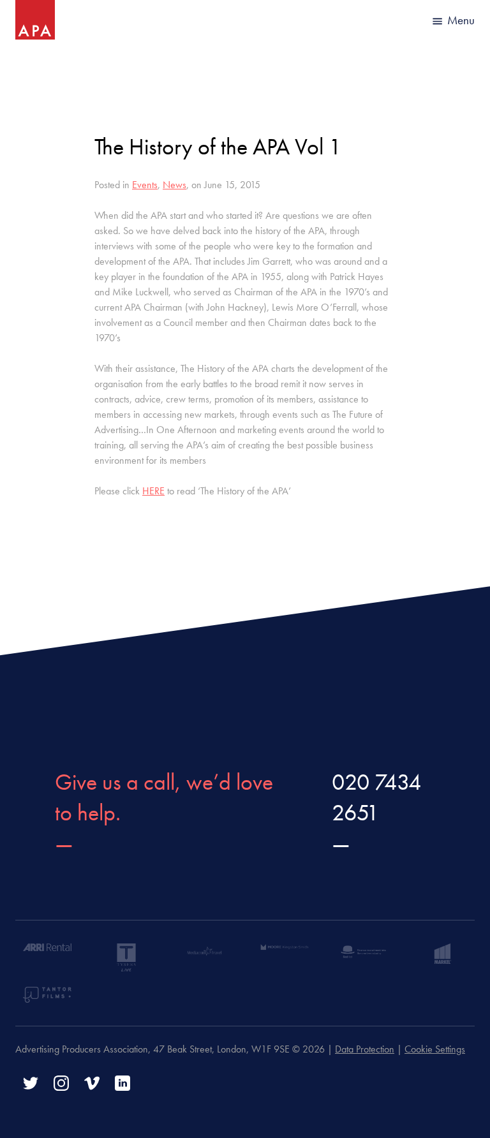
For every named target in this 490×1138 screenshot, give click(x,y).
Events (145, 184)
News (174, 184)
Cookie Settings (435, 1049)
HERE (153, 491)
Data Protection (364, 1049)
